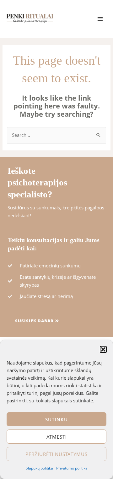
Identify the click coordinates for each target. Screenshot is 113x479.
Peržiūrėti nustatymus (56, 454)
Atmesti (56, 437)
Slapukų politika (39, 468)
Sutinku (56, 419)
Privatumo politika (72, 468)
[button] (103, 349)
